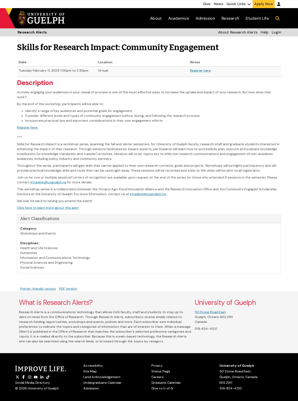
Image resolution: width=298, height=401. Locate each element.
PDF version (68, 289)
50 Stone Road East (210, 312)
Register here (200, 70)
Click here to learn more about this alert (48, 208)
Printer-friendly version (38, 289)
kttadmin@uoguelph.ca (48, 182)
